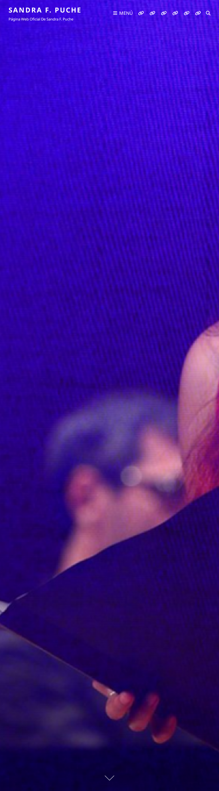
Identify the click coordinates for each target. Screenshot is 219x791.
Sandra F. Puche (45, 10)
